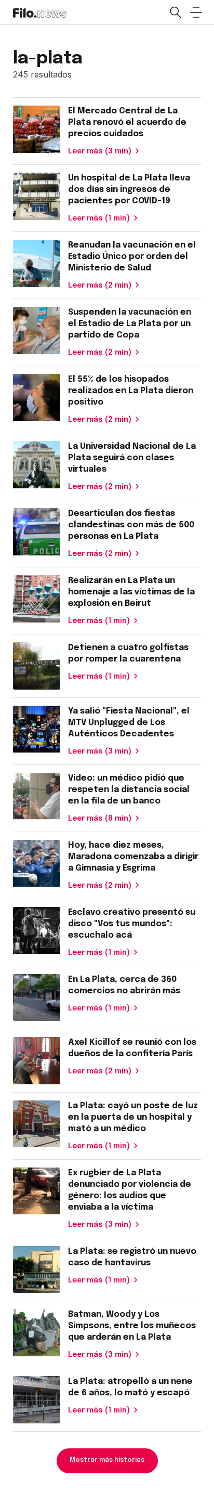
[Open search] (175, 12)
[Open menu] (195, 12)
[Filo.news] (39, 12)
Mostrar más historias (107, 1460)
